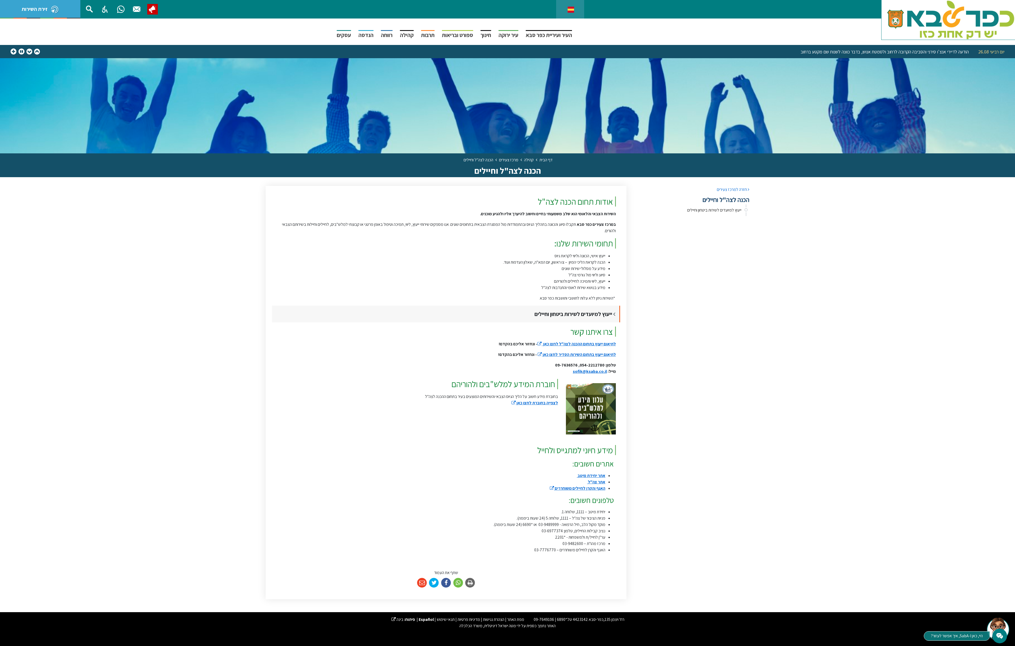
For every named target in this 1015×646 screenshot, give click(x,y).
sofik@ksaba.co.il (590, 371)
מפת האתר (515, 619)
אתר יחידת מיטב (591, 475)
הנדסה (365, 35)
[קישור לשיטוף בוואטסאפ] (458, 583)
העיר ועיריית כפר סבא (549, 35)
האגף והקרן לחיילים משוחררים (577, 488)
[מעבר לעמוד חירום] (152, 9)
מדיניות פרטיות (469, 619)
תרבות (428, 35)
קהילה (407, 35)
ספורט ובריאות (457, 35)
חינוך (486, 35)
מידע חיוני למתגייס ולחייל (575, 450)
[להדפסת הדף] (470, 583)
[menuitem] (691, 210)
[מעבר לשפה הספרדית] (571, 9)
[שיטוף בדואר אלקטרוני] (422, 583)
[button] (105, 9)
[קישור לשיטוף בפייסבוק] (446, 583)
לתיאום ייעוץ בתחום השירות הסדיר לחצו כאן (577, 354)
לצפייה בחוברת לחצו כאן (534, 403)
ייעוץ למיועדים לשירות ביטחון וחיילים (714, 210)
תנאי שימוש (446, 619)
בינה (397, 619)
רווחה (387, 35)
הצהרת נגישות (493, 619)
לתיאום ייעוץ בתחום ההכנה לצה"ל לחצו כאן (576, 344)
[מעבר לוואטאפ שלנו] (121, 9)
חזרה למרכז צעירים (732, 189)
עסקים (344, 35)
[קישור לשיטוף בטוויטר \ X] (434, 583)
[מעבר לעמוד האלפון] (136, 9)
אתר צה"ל (596, 482)
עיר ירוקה (508, 35)
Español (426, 619)
